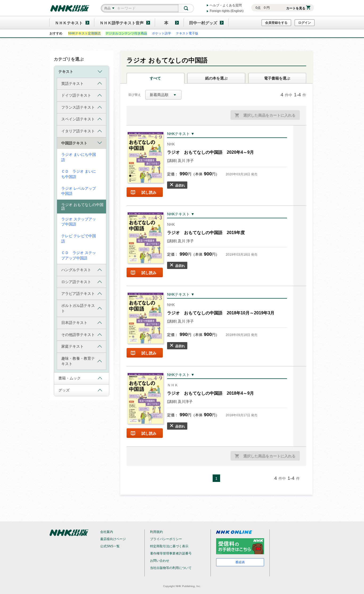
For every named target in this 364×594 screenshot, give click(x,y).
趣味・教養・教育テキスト (78, 361)
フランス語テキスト (78, 107)
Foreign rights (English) (227, 11)
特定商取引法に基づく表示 (169, 546)
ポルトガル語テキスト (78, 308)
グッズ (64, 390)
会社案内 (106, 532)
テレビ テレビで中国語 (78, 238)
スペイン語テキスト (78, 119)
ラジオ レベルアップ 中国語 (78, 191)
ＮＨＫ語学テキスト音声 (122, 23)
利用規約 (156, 532)
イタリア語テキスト (78, 131)
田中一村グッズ (203, 23)
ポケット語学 (161, 33)
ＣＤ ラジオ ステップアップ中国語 (78, 255)
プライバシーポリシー (166, 539)
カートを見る (295, 8)
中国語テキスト (74, 143)
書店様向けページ (113, 539)
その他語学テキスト (78, 334)
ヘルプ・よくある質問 (226, 5)
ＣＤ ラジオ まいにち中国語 (78, 174)
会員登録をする (276, 23)
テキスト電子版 (187, 33)
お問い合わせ (159, 561)
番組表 (240, 562)
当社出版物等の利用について (171, 568)
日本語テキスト (74, 322)
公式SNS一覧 (110, 546)
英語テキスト (72, 83)
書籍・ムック (69, 378)
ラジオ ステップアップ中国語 (78, 222)
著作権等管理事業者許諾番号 (171, 553)
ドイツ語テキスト (76, 95)
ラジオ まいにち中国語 (78, 157)
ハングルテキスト (76, 270)
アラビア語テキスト (78, 293)
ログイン (304, 23)
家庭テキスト (72, 346)
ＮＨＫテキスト (69, 23)
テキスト (65, 71)
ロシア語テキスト (76, 282)
